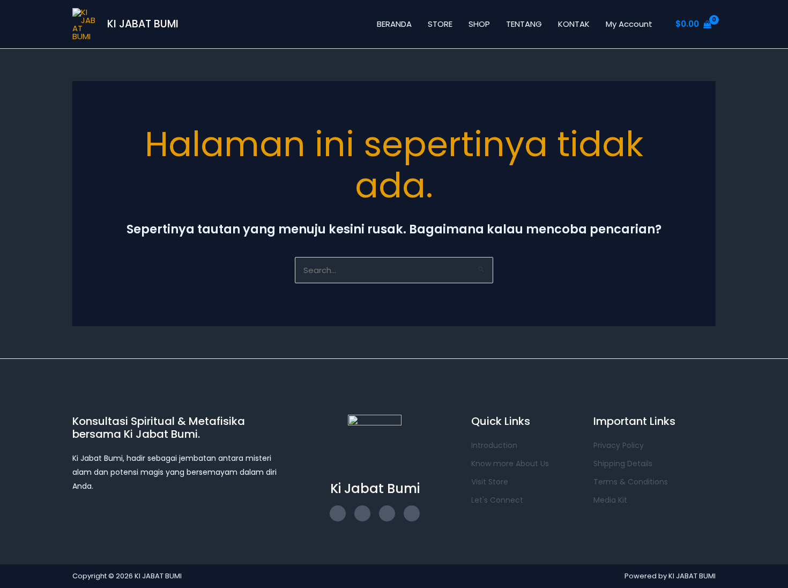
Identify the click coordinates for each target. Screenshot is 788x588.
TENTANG (524, 24)
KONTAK (574, 24)
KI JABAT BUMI (143, 24)
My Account (629, 24)
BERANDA (394, 24)
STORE (440, 24)
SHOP (479, 24)
